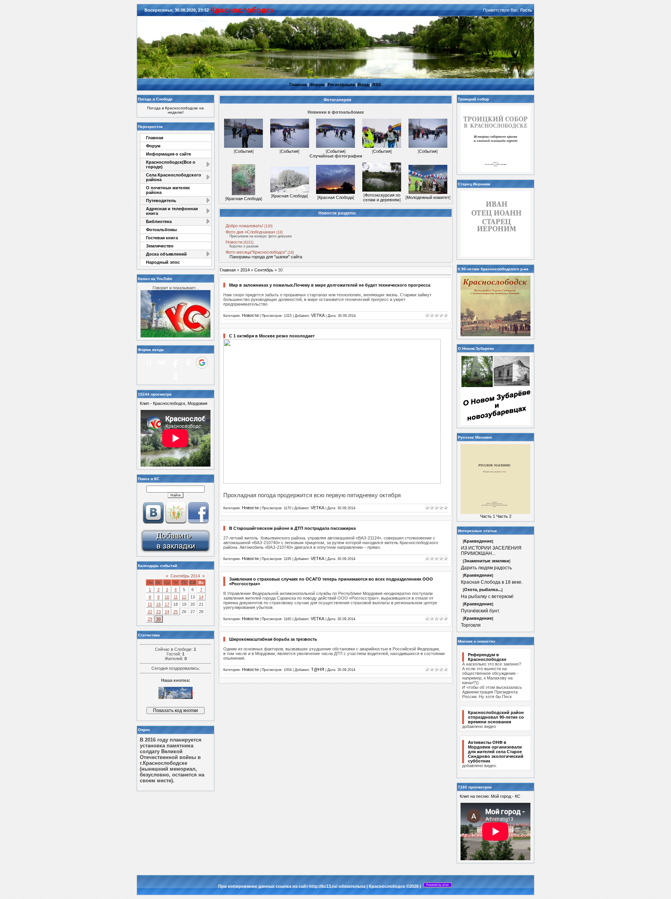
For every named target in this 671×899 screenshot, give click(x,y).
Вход (363, 84)
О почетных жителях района (168, 190)
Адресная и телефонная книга (172, 211)
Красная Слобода (243, 198)
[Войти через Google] (202, 362)
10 (167, 597)
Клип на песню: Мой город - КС (490, 796)
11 (176, 597)
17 (167, 604)
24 (167, 611)
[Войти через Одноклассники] (175, 376)
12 (184, 597)
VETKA (318, 315)
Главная (297, 84)
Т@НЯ (317, 669)
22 (150, 611)
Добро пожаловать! (244, 225)
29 (150, 619)
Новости (234, 242)
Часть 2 (503, 516)
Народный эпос (163, 262)
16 (158, 604)
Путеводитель (161, 200)
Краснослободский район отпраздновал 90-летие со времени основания (496, 717)
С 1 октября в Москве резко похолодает (272, 336)
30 (158, 619)
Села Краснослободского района (173, 177)
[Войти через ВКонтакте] (162, 362)
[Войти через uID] (149, 362)
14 (201, 597)
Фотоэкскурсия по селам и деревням (381, 197)
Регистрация (341, 84)
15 (150, 604)
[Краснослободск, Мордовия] (175, 552)
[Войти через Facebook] (175, 362)
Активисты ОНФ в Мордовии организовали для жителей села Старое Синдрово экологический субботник (495, 751)
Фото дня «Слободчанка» (250, 232)
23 (158, 611)
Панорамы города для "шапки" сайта (265, 256)
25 (175, 611)
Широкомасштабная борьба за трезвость (273, 639)
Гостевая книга (162, 237)
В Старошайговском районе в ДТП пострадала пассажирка (292, 528)
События (243, 151)
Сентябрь (263, 270)
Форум (317, 84)
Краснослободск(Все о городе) (170, 164)
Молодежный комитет (428, 197)
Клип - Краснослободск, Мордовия (173, 403)
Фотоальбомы (161, 229)
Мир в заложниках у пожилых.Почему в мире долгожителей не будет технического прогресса (329, 285)
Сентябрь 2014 (185, 576)
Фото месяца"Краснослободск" (256, 252)
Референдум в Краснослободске (487, 657)
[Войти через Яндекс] (188, 362)
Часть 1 (487, 516)
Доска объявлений (166, 254)
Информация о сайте (168, 154)
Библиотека (159, 221)
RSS (376, 84)
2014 (245, 270)
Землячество (160, 246)
